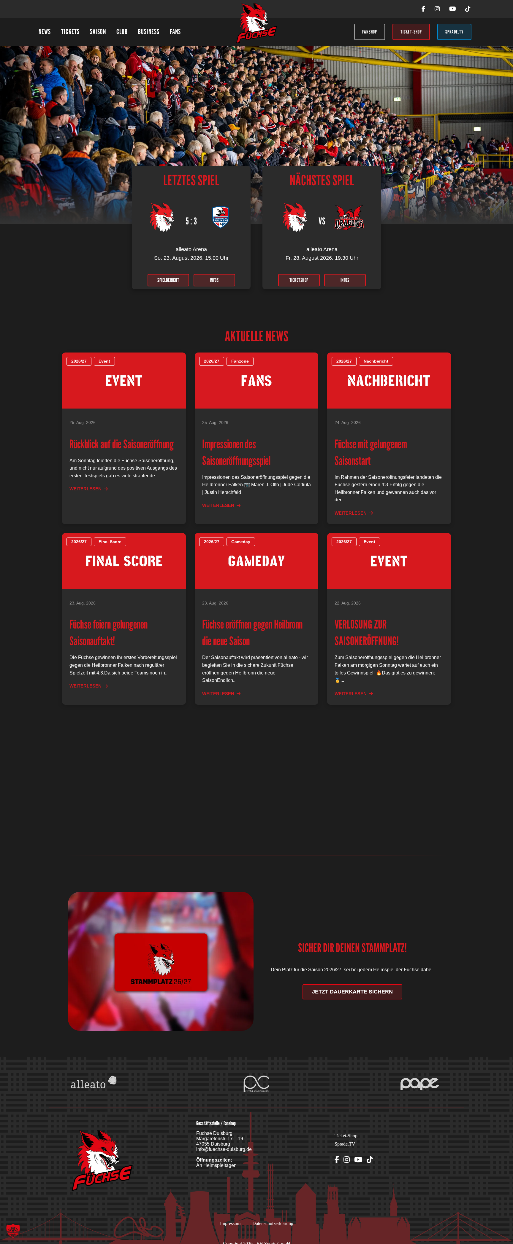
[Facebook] (423, 9)
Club (122, 31)
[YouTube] (452, 9)
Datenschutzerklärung (272, 1223)
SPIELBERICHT (168, 280)
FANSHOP (369, 32)
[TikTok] (468, 9)
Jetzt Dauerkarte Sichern (352, 992)
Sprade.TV (345, 1143)
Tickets (70, 31)
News (45, 31)
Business (148, 31)
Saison (98, 31)
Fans (175, 31)
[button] (13, 1231)
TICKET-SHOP (411, 32)
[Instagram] (437, 9)
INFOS (214, 280)
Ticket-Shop (346, 1135)
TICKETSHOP (298, 280)
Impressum (230, 1223)
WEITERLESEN (85, 488)
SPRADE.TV (454, 32)
